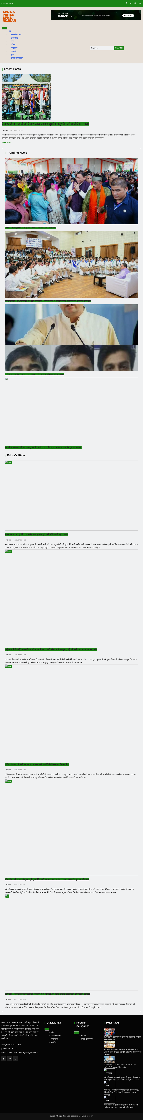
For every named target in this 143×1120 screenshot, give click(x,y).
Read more (7, 142)
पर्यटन (13, 44)
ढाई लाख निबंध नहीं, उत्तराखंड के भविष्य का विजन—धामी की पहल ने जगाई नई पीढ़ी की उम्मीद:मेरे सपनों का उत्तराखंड (48, 301)
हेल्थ (12, 54)
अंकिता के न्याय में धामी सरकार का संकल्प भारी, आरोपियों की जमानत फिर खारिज (34, 374)
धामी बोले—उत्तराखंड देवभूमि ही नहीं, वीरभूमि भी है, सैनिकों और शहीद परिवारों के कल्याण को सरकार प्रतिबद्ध (47, 994)
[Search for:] (102, 48)
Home (83, 1035)
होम (10, 31)
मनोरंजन (14, 48)
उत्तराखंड (14, 38)
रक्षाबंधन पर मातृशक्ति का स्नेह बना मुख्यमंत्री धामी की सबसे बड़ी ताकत (30, 228)
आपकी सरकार (16, 34)
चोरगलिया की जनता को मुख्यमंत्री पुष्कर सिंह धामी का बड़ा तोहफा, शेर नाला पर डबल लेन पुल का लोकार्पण (43, 447)
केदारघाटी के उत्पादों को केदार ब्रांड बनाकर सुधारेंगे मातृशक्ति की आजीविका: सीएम (45, 124)
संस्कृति (13, 51)
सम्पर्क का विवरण (17, 58)
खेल (12, 41)
